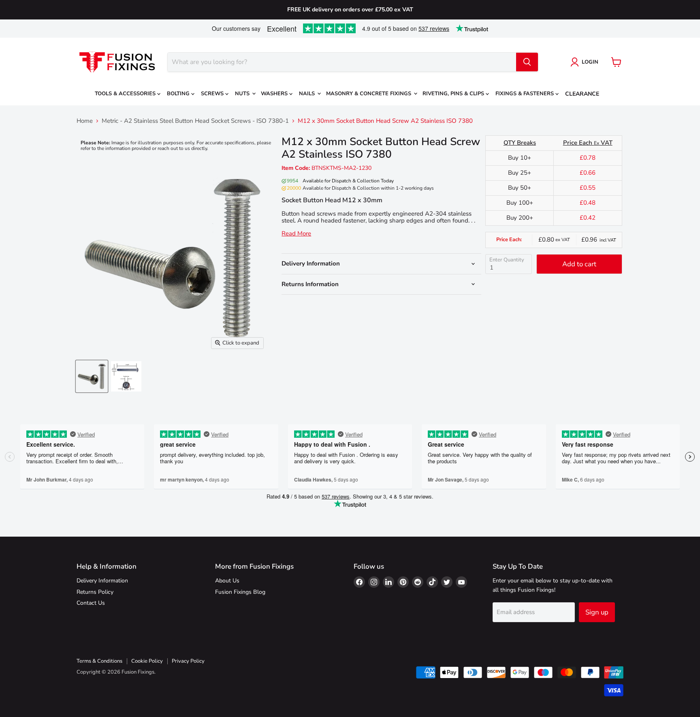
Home (85, 121)
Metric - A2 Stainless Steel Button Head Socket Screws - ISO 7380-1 (195, 121)
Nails (307, 93)
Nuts (243, 93)
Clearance (582, 94)
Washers (275, 93)
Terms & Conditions (99, 661)
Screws (213, 93)
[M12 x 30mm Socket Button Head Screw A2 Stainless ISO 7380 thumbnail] (92, 376)
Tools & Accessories (126, 93)
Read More (296, 233)
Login (590, 62)
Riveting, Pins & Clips (454, 93)
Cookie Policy (147, 661)
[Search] (527, 62)
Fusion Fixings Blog (240, 592)
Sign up (596, 612)
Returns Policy (95, 592)
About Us (227, 580)
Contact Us (91, 603)
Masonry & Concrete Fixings (369, 93)
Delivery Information (102, 580)
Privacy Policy (188, 661)
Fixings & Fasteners (525, 93)
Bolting (179, 93)
